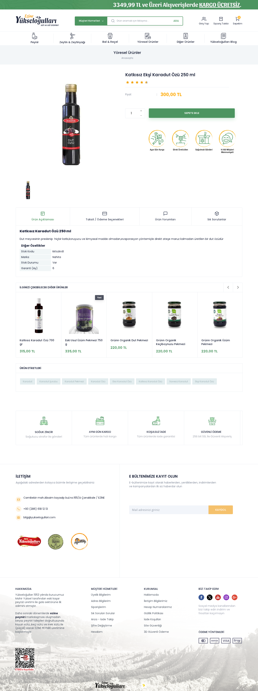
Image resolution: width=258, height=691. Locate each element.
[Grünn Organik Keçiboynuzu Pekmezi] (129, 315)
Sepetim (237, 23)
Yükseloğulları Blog (223, 42)
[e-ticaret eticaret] (144, 685)
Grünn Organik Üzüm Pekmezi (170, 342)
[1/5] (127, 82)
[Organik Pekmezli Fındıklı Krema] (220, 315)
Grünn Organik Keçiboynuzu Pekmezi (125, 342)
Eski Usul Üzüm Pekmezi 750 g (38, 342)
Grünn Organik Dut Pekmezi (84, 340)
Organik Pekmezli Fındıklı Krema (218, 342)
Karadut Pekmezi (74, 381)
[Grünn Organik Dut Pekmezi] (84, 315)
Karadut (27, 381)
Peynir (35, 42)
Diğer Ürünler (186, 42)
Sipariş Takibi (221, 23)
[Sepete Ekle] (192, 113)
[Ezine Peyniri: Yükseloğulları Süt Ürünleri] (37, 25)
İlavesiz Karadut (178, 381)
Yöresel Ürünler (147, 42)
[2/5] (130, 82)
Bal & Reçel (110, 42)
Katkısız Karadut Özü (150, 381)
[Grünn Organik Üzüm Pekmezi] (175, 315)
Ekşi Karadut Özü (204, 381)
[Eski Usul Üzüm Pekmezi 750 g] (38, 315)
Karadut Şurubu (48, 381)
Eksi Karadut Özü (122, 381)
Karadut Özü (98, 381)
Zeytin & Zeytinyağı (72, 42)
